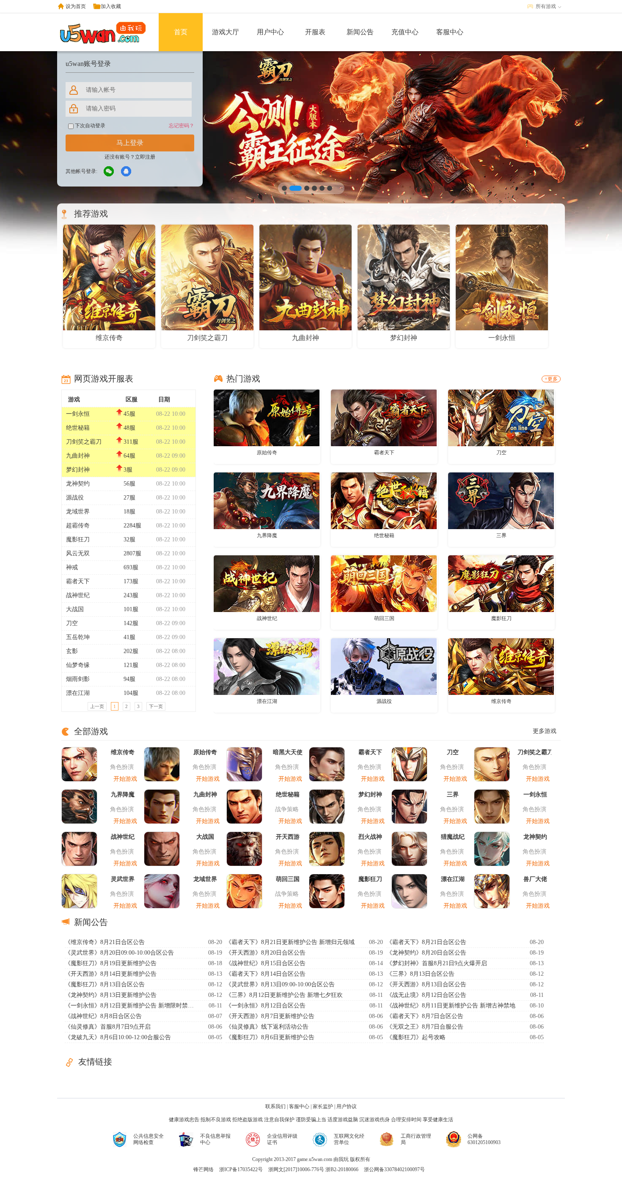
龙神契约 (78, 483)
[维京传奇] (501, 666)
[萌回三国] (384, 583)
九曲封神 (78, 456)
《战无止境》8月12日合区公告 (426, 995)
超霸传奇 (78, 525)
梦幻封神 (78, 470)
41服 (129, 637)
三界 (501, 535)
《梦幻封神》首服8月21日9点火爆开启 (436, 963)
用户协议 (346, 1106)
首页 (180, 32)
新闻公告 (360, 32)
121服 (131, 665)
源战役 (75, 497)
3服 (128, 470)
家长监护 (323, 1106)
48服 (129, 428)
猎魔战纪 (453, 837)
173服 (131, 581)
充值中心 (404, 32)
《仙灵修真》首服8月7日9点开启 (108, 1027)
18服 (129, 511)
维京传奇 (501, 701)
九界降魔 (267, 535)
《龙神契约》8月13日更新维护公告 (111, 995)
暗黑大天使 (288, 752)
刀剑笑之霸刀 (84, 442)
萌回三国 (384, 618)
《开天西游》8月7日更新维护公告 (270, 1016)
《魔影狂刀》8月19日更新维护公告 (111, 963)
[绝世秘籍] (384, 500)
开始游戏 (125, 779)
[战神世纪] (266, 583)
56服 (129, 483)
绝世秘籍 (78, 428)
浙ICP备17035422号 (241, 1169)
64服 (129, 456)
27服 (129, 497)
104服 (131, 693)
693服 (131, 567)
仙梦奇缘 (78, 665)
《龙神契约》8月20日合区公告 (426, 953)
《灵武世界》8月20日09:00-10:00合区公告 (119, 953)
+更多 (551, 379)
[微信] (109, 171)
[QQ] (126, 171)
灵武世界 (123, 879)
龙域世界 (78, 511)
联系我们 (275, 1106)
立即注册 (145, 157)
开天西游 (288, 837)
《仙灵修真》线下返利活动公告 (267, 1027)
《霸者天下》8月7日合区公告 (424, 1016)
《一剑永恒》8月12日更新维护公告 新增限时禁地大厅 (130, 1005)
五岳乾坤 (78, 637)
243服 (131, 595)
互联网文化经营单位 (349, 1139)
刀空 (72, 623)
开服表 (315, 32)
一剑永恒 (78, 414)
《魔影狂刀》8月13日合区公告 (105, 984)
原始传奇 (267, 453)
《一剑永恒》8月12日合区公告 (265, 1005)
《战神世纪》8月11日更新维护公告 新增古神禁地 (450, 1005)
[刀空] (501, 417)
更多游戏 (544, 731)
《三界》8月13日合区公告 (420, 974)
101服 (131, 609)
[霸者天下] (384, 417)
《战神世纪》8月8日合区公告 (103, 1016)
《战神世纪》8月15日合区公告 (265, 963)
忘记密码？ (181, 126)
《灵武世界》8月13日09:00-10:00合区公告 (280, 984)
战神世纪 (78, 595)
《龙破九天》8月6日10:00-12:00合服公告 (118, 1037)
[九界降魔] (266, 500)
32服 (129, 539)
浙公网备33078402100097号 (394, 1169)
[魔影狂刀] (501, 583)
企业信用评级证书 (282, 1139)
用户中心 (270, 32)
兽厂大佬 (535, 879)
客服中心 (449, 32)
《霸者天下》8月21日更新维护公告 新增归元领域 (290, 942)
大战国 (75, 609)
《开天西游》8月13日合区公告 (426, 984)
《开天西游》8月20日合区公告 (265, 953)
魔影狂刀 (78, 539)
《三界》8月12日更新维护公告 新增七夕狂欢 (284, 995)
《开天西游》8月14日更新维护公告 (111, 974)
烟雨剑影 (78, 679)
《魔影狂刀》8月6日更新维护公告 (270, 1037)
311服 (131, 442)
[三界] (501, 500)
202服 (131, 651)
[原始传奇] (266, 417)
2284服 (132, 525)
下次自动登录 (89, 126)
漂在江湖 (78, 693)
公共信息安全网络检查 (148, 1139)
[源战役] (384, 666)
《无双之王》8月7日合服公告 (424, 1027)
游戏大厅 (225, 32)
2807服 (132, 553)
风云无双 (78, 553)
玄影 (72, 651)
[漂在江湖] (266, 666)
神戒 (72, 567)
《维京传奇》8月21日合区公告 (105, 942)
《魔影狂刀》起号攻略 (416, 1037)
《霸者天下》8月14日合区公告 (265, 974)
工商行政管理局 (416, 1139)
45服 (129, 414)
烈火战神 (370, 837)
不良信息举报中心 (215, 1139)
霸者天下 (78, 581)
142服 (131, 623)
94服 (129, 679)
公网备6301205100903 (484, 1139)
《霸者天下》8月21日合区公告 (426, 942)
